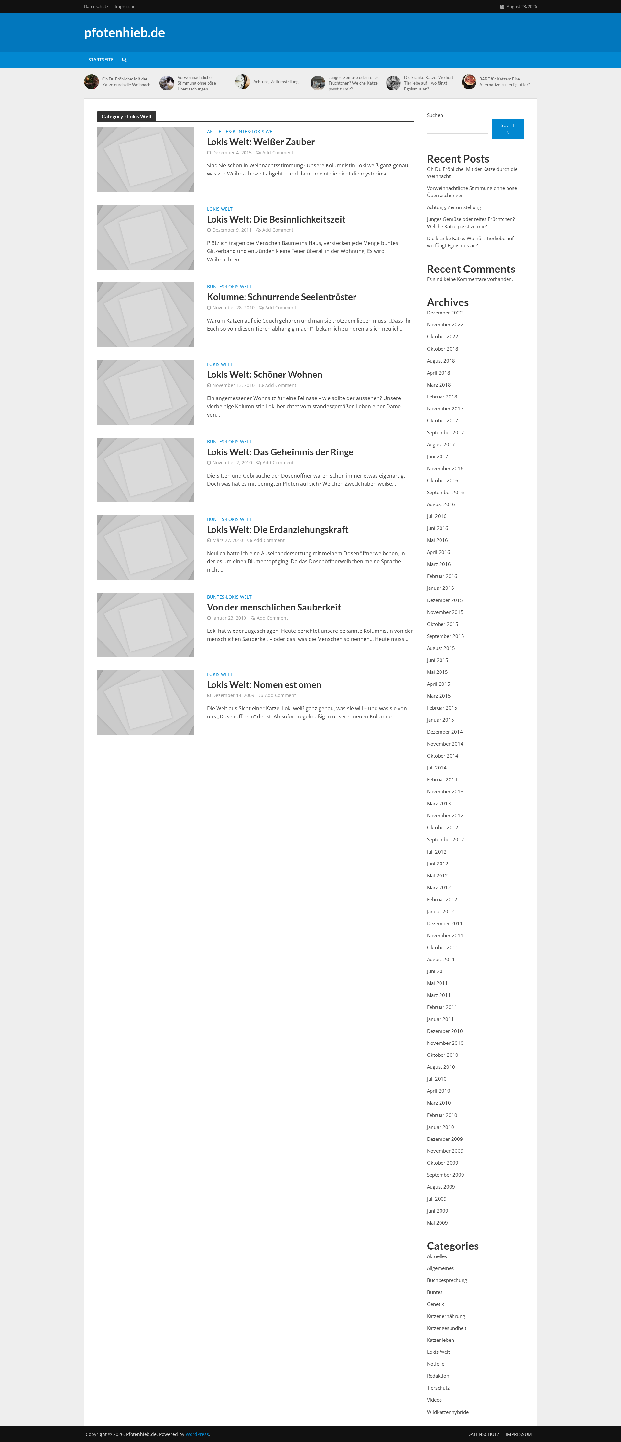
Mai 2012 (437, 875)
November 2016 (445, 468)
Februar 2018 (442, 396)
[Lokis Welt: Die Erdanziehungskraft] (145, 546)
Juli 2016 (437, 516)
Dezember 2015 (445, 600)
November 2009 (445, 1151)
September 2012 (445, 839)
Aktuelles (219, 131)
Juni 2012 (437, 863)
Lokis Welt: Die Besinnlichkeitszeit (276, 219)
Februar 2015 (442, 708)
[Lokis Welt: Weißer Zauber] (145, 159)
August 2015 (441, 648)
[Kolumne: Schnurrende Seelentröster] (145, 314)
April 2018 (438, 372)
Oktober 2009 (442, 1163)
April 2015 (438, 684)
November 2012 (445, 815)
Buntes (241, 131)
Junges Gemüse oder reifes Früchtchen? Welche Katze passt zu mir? (354, 83)
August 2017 (441, 444)
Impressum (126, 6)
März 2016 (439, 564)
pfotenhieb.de (124, 32)
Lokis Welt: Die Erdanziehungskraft (278, 529)
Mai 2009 (437, 1222)
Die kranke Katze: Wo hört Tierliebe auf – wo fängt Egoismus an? (428, 83)
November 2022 (445, 324)
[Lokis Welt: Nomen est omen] (145, 701)
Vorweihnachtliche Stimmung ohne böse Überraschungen (197, 83)
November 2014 (445, 743)
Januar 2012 (440, 911)
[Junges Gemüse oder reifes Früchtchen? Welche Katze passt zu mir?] (317, 83)
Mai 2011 (437, 983)
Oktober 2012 (442, 827)
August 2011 (441, 959)
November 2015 (445, 612)
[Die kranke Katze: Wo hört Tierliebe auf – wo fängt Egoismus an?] (393, 83)
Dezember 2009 (445, 1139)
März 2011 (439, 995)
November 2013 (445, 791)
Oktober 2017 (442, 420)
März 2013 (439, 803)
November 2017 (445, 408)
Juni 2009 (437, 1210)
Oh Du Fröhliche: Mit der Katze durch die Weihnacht (127, 81)
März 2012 (439, 887)
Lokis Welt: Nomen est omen (264, 684)
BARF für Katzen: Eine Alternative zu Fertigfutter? (504, 81)
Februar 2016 (442, 576)
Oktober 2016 (442, 480)
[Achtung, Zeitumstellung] (242, 81)
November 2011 (445, 935)
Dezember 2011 (445, 923)
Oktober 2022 (442, 336)
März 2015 (439, 696)
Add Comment (277, 152)
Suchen (435, 115)
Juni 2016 (437, 528)
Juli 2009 (437, 1198)
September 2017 (445, 432)
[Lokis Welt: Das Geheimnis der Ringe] (145, 469)
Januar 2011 (440, 1019)
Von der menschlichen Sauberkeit (274, 606)
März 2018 (439, 384)
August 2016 (441, 504)
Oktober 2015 (442, 624)
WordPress (197, 1434)
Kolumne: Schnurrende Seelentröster (281, 296)
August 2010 (441, 1067)
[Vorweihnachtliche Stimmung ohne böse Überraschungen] (166, 83)
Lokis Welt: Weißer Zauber (261, 141)
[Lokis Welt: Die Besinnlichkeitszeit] (145, 236)
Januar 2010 (440, 1127)
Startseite (101, 60)
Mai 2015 (437, 672)
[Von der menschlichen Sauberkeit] (145, 624)
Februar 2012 (442, 899)
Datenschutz (96, 6)
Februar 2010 (442, 1115)
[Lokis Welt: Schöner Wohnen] (145, 391)
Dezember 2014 (445, 731)
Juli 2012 (437, 851)
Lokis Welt (264, 131)
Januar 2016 (440, 588)
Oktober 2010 (442, 1055)
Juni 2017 (437, 456)
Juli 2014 (437, 767)
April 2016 (438, 552)
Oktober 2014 (442, 755)
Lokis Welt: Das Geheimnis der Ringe (280, 451)
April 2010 (438, 1090)
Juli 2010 (437, 1079)
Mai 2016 (437, 540)
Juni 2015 (437, 660)
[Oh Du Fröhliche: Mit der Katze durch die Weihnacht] (91, 81)
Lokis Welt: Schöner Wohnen (264, 374)
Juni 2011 (437, 971)
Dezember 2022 (445, 312)
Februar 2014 (442, 779)
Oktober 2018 (442, 348)
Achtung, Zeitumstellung (276, 81)
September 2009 (445, 1175)
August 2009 (441, 1186)
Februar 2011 (442, 1007)
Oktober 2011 (442, 947)
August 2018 (441, 360)
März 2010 (439, 1102)
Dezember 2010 (445, 1031)
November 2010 (445, 1043)
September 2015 (445, 636)
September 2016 (445, 492)
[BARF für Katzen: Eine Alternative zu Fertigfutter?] (469, 81)
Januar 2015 (440, 719)
